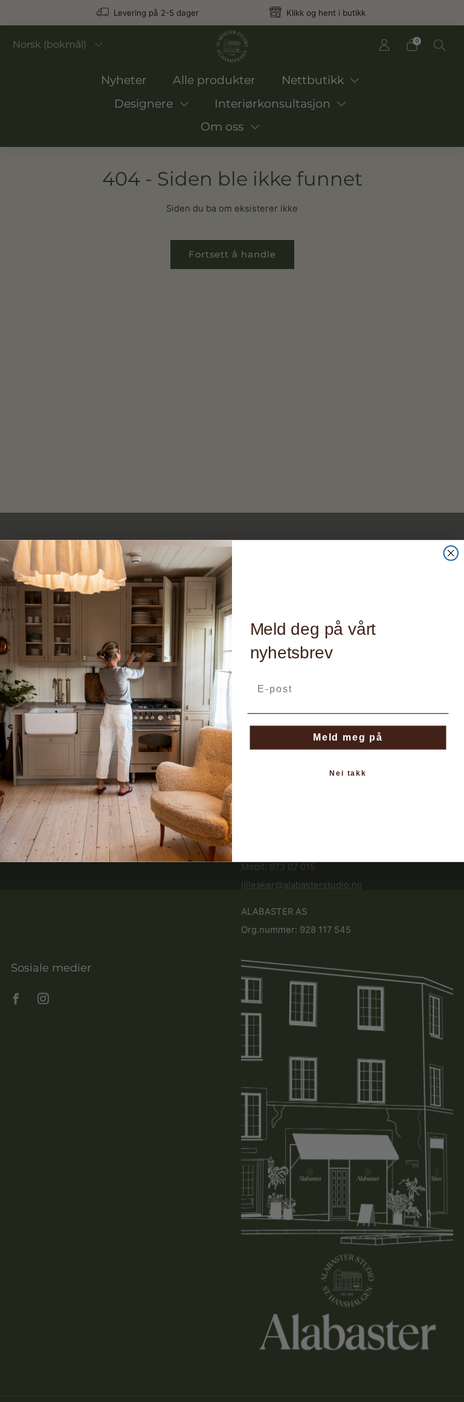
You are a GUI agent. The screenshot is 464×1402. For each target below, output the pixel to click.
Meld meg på (348, 737)
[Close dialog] (451, 553)
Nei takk (348, 773)
